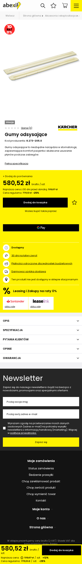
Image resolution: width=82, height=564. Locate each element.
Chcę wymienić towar (41, 494)
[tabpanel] (41, 65)
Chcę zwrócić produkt (41, 487)
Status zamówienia (41, 468)
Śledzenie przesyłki (41, 475)
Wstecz (10, 15)
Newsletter (23, 378)
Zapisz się (41, 442)
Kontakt (41, 500)
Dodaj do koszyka (61, 550)
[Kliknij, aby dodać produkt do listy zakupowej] (74, 203)
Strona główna (32, 15)
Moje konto (41, 509)
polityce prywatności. (23, 433)
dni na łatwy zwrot (24, 255)
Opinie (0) (26, 128)
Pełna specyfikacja (16, 163)
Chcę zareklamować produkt (41, 481)
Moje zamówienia (41, 461)
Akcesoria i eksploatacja (60, 15)
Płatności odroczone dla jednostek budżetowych (41, 263)
